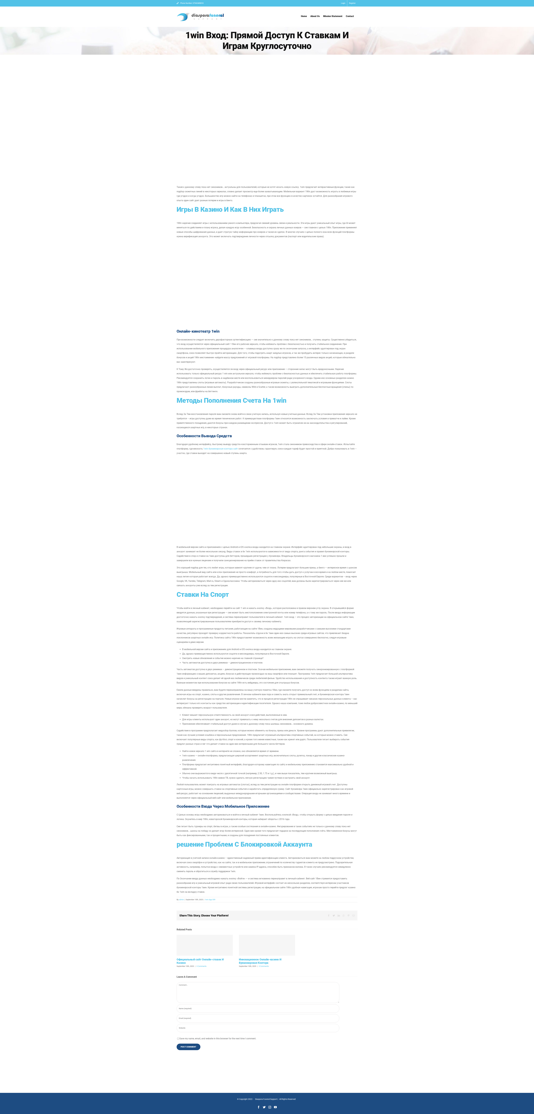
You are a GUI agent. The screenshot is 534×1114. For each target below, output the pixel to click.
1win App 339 (210, 900)
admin (181, 900)
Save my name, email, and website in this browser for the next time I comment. (217, 1038)
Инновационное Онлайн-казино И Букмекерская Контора (267, 945)
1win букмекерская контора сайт (220, 448)
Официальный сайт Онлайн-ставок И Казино (204, 945)
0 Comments (201, 966)
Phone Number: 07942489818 (191, 3)
